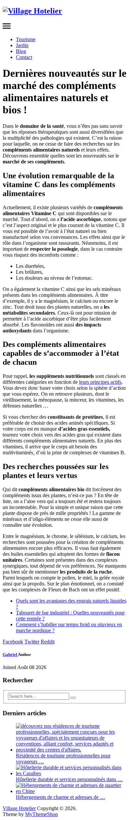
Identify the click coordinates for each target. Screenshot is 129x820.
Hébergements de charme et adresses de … (60, 797)
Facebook (13, 641)
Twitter (31, 641)
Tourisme (25, 39)
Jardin (22, 45)
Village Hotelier (19, 808)
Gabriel (10, 654)
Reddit (48, 641)
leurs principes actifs (100, 382)
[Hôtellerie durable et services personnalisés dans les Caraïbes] (71, 773)
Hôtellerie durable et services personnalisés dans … (69, 779)
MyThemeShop (41, 814)
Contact (24, 57)
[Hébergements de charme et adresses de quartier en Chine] (71, 791)
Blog (21, 51)
